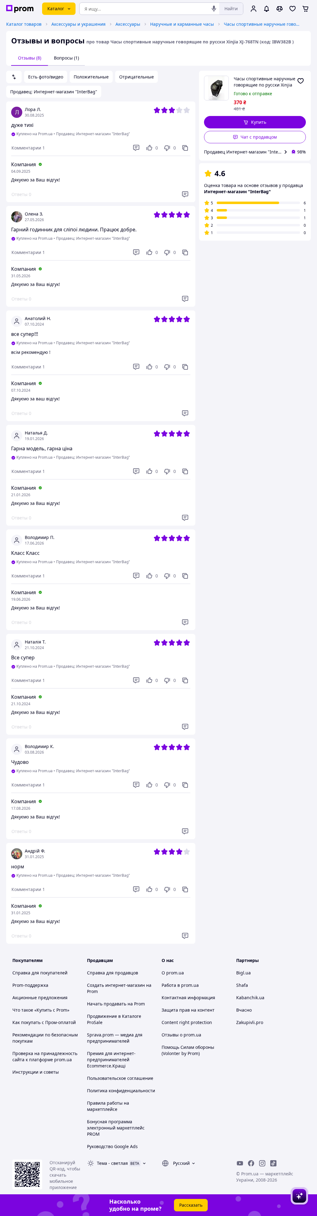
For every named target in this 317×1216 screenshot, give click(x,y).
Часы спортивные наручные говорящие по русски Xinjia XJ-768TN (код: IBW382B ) (262, 24)
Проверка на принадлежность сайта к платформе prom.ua (44, 1056)
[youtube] (240, 1163)
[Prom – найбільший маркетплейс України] (19, 9)
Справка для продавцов (112, 973)
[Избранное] (292, 8)
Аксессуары (127, 24)
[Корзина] (305, 8)
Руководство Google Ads (112, 1146)
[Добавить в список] (300, 81)
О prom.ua (173, 973)
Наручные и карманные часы (182, 24)
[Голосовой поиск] (214, 9)
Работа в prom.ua (180, 985)
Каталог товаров (23, 24)
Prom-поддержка (30, 985)
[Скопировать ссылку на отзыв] (185, 148)
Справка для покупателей (39, 973)
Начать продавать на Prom (116, 1004)
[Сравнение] (279, 8)
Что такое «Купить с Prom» (40, 1010)
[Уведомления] (266, 8)
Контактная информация (188, 997)
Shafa (242, 985)
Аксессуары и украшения (78, 24)
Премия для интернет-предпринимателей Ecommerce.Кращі (111, 1059)
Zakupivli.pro (249, 1022)
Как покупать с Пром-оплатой (44, 1022)
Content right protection (187, 1022)
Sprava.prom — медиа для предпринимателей (114, 1038)
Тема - (112, 1163)
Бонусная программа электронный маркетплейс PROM (116, 1128)
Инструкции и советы (35, 1072)
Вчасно (244, 1010)
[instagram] (262, 1163)
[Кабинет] (253, 8)
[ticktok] (273, 1163)
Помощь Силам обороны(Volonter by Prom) (188, 1050)
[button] (255, 122)
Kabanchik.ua (250, 997)
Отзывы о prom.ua (181, 1035)
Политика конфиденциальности (121, 1091)
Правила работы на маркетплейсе (108, 1106)
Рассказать (190, 1205)
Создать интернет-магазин (116, 985)
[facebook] (251, 1163)
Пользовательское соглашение (120, 1078)
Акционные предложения (39, 997)
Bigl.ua (243, 973)
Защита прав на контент (188, 1010)
